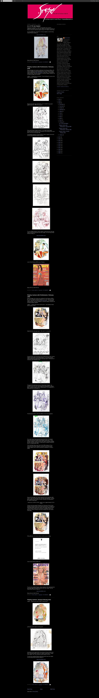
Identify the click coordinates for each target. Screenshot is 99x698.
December (61, 104)
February (61, 121)
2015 (59, 140)
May (60, 116)
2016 (59, 138)
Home (41, 689)
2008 (59, 152)
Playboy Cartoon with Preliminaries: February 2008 (40, 67)
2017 (59, 137)
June (60, 114)
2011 (59, 147)
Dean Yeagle (59, 93)
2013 (59, 144)
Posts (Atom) (35, 691)
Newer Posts (29, 689)
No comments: (46, 290)
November (61, 106)
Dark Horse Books (39, 72)
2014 (59, 142)
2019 (59, 101)
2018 (59, 102)
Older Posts (52, 689)
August (60, 111)
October (61, 107)
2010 (59, 149)
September (61, 109)
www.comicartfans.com (41, 34)
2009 (59, 151)
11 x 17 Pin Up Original (33, 26)
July (60, 113)
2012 (59, 145)
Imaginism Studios (60, 92)
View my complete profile (63, 86)
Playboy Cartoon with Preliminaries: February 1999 (40, 295)
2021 (59, 99)
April (60, 118)
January (61, 134)
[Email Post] (50, 290)
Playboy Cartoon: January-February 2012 (39, 599)
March (60, 120)
